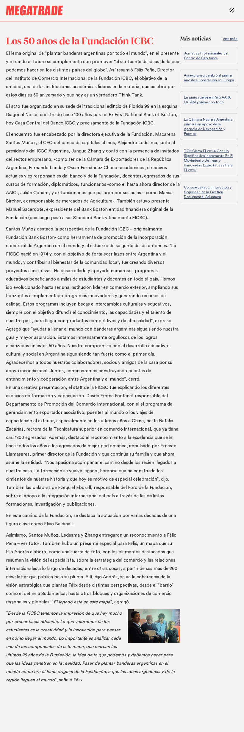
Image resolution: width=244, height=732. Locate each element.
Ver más (230, 39)
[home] (116, 10)
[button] (232, 10)
